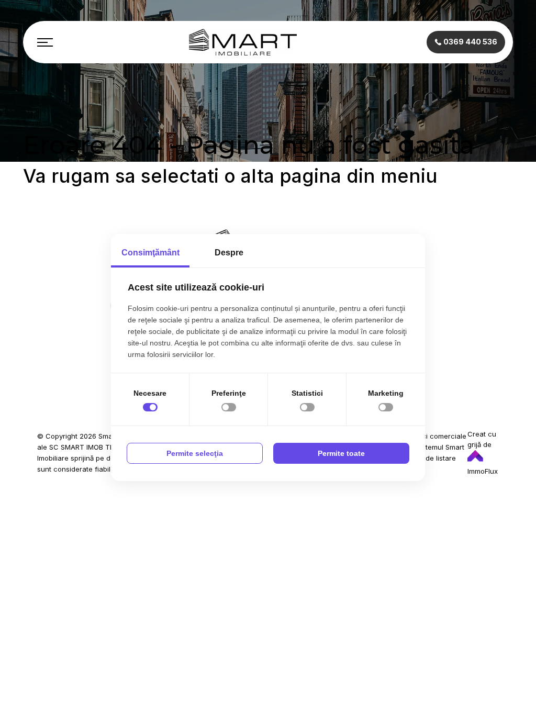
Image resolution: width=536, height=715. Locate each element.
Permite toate (341, 453)
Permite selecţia (194, 453)
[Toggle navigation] (45, 42)
